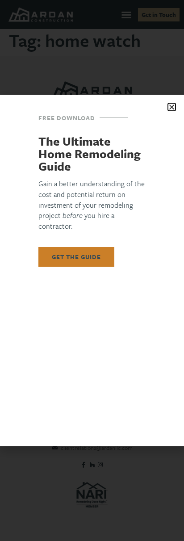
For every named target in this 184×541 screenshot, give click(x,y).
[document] (92, 270)
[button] (171, 107)
